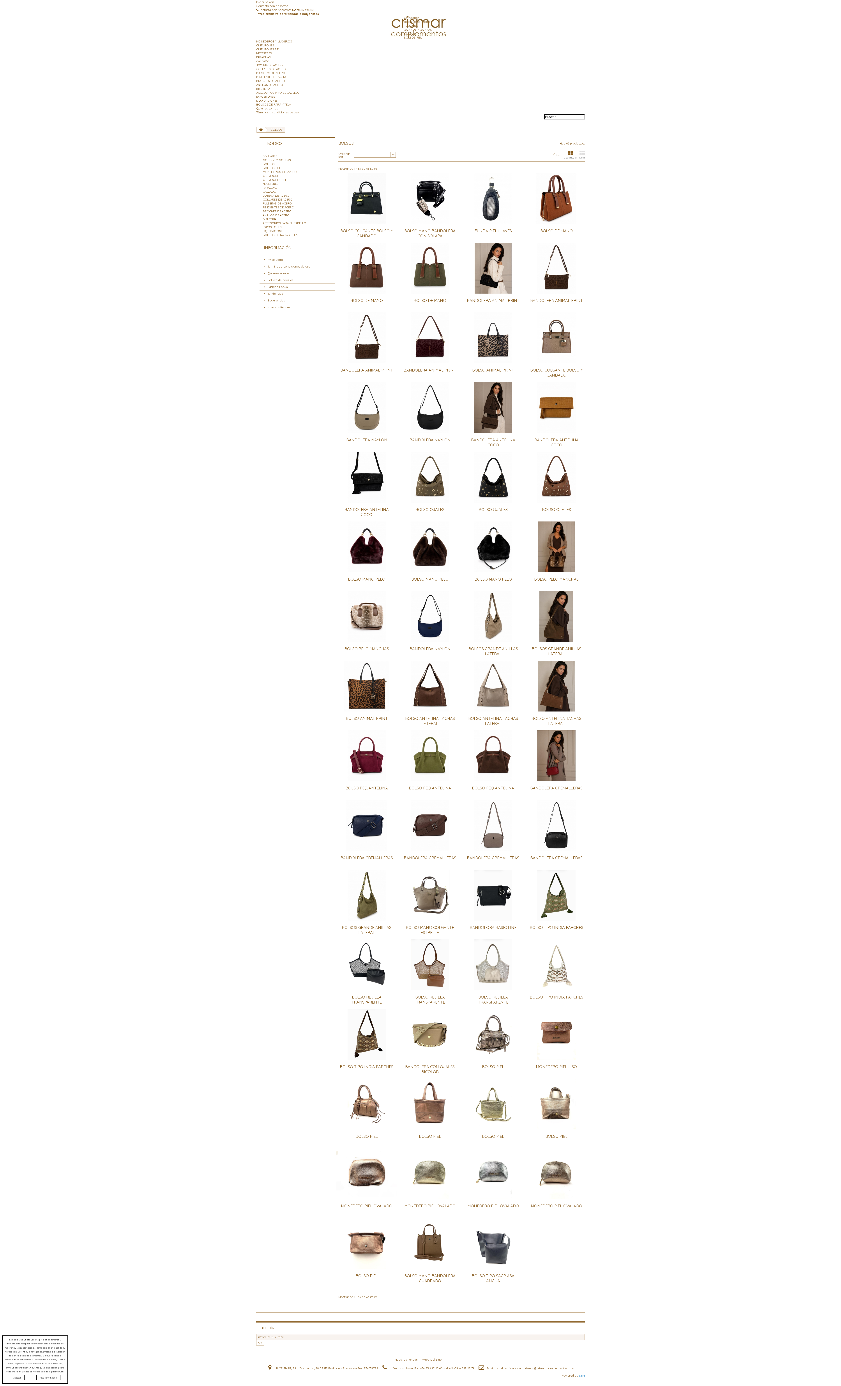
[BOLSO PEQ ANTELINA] (366, 755)
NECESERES (264, 53)
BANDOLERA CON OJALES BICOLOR (430, 1069)
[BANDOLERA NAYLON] (366, 407)
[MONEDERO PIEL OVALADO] (366, 1173)
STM (582, 1375)
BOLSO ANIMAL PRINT (493, 370)
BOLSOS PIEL (413, 37)
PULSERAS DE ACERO (270, 73)
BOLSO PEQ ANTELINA (367, 788)
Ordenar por (344, 154)
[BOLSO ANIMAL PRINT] (493, 337)
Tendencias (275, 293)
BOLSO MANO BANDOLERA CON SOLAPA (430, 233)
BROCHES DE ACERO (270, 81)
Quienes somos (267, 108)
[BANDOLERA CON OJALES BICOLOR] (430, 1034)
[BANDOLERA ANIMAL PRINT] (493, 268)
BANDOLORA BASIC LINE (493, 927)
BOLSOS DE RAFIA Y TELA (273, 104)
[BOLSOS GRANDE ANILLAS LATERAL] (493, 616)
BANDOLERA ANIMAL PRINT (493, 300)
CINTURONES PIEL (268, 49)
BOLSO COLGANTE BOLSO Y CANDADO (366, 233)
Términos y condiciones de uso (277, 112)
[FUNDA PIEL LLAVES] (493, 198)
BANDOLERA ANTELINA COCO (493, 442)
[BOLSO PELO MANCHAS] (556, 546)
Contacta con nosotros (272, 6)
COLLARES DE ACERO (271, 69)
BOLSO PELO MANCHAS (556, 579)
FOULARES (411, 25)
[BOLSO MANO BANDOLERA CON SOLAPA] (430, 198)
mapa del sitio (432, 1359)
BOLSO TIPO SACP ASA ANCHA (493, 1278)
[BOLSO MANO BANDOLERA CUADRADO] (430, 1243)
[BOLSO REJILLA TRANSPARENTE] (366, 964)
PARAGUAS (263, 57)
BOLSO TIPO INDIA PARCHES (556, 927)
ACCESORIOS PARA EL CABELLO (278, 92)
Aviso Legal (275, 259)
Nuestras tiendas (278, 307)
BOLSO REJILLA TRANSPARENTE (367, 1000)
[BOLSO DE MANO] (556, 198)
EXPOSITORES (265, 96)
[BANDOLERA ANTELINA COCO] (493, 407)
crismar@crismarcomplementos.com (549, 1368)
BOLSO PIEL (493, 1066)
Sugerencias (276, 300)
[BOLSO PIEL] (493, 1034)
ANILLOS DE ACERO (269, 84)
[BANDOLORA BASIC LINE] (493, 895)
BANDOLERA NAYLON (366, 439)
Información (278, 247)
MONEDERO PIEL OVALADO (366, 1205)
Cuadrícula (570, 157)
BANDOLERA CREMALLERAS (556, 788)
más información (48, 1377)
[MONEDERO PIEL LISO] (556, 1034)
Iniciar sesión (265, 2)
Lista (582, 157)
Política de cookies (280, 280)
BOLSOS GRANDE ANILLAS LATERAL (493, 651)
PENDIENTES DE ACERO (272, 77)
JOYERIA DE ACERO (269, 65)
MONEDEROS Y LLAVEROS (274, 41)
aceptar (17, 1377)
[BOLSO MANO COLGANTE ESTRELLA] (430, 895)
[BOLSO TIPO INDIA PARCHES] (556, 895)
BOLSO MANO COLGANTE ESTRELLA (430, 930)
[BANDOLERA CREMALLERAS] (556, 755)
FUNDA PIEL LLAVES (493, 230)
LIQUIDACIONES (267, 100)
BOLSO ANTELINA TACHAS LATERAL (430, 721)
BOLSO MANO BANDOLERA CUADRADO (430, 1278)
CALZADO (263, 61)
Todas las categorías (418, 21)
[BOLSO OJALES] (430, 477)
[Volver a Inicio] (261, 129)
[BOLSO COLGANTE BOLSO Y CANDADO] (366, 198)
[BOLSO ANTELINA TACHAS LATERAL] (430, 686)
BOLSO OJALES (429, 509)
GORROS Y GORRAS (418, 29)
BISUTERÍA (263, 88)
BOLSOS (410, 33)
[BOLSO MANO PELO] (366, 546)
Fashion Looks (277, 287)
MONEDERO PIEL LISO (556, 1066)
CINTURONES (265, 45)
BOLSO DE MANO (556, 230)
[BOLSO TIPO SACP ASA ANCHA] (493, 1243)
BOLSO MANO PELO (366, 579)
